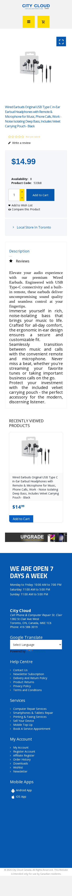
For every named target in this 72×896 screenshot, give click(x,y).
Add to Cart (40, 195)
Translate (40, 651)
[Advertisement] (37, 833)
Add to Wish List (22, 205)
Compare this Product (26, 209)
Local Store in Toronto (33, 227)
